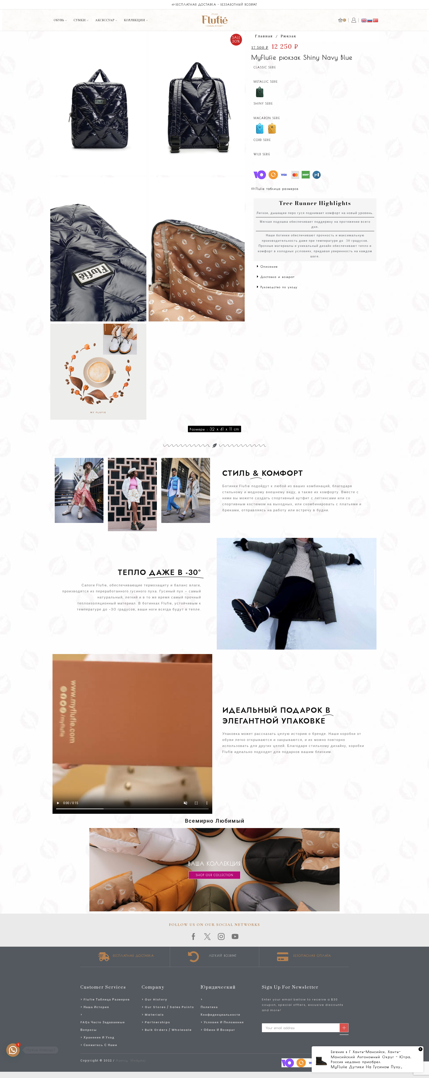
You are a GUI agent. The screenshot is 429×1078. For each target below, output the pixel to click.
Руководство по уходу (279, 287)
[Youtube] (235, 936)
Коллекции (134, 20)
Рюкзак (288, 36)
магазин (276, 4)
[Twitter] (207, 936)
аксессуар (104, 20)
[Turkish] (376, 20)
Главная (264, 36)
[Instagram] (221, 936)
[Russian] (370, 20)
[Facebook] (193, 936)
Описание (269, 266)
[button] (315, 266)
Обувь (59, 20)
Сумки (80, 20)
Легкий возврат (223, 955)
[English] (364, 20)
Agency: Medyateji (131, 1060)
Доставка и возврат (278, 277)
